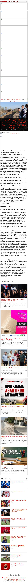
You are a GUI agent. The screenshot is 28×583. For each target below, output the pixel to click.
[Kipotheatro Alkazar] (14, 133)
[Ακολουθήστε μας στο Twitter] (13, 575)
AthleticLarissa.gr (17, 580)
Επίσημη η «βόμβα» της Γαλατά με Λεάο (18, 501)
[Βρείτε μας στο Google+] (16, 575)
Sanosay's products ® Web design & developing (14, 579)
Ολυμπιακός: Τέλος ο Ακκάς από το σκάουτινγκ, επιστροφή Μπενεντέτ (18, 537)
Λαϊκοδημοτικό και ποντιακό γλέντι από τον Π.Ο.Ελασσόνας (18, 546)
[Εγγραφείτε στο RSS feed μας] (19, 575)
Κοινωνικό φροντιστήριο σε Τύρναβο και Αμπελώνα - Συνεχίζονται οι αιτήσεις (14, 466)
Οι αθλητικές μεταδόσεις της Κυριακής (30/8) (12, 406)
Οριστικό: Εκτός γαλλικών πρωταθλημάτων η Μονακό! (17, 564)
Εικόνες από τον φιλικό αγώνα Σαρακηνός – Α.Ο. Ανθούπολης (18, 519)
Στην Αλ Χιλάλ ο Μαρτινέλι (17, 482)
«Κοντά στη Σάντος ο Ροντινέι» (11, 99)
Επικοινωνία (9, 577)
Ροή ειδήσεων (5, 478)
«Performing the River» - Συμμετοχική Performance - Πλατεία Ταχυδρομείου (14, 338)
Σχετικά (3, 577)
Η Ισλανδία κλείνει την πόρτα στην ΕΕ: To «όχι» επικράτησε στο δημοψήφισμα (13, 300)
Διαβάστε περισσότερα (14, 101)
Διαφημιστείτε (23, 577)
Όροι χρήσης (16, 577)
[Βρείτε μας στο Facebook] (8, 575)
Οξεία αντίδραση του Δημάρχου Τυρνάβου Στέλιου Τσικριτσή (14, 437)
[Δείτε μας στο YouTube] (11, 575)
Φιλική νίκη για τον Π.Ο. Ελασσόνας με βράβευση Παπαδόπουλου (16, 556)
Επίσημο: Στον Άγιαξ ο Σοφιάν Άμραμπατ (18, 528)
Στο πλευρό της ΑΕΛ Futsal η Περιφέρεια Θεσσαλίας (14, 367)
